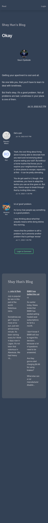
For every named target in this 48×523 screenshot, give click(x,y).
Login (43, 6)
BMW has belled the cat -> (33, 294)
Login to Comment (24, 251)
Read (4, 6)
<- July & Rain (14, 291)
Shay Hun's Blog (13, 25)
